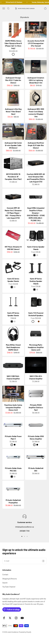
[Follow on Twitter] (10, 618)
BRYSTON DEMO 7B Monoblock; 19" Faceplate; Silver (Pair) (13, 176)
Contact (5, 575)
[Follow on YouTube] (22, 618)
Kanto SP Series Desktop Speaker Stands (36, 281)
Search (4, 583)
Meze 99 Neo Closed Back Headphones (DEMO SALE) (13, 347)
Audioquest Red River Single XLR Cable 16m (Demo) (36, 145)
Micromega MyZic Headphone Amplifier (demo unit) (36, 347)
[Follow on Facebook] (4, 618)
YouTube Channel (8, 587)
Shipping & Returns (9, 579)
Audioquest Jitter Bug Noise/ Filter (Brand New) (13, 111)
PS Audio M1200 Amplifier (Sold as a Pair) (36, 407)
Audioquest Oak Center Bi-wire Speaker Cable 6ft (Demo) (13, 145)
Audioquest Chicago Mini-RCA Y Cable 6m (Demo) (13, 80)
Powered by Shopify (25, 632)
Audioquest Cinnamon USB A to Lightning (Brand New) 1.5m (35, 80)
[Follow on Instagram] (16, 618)
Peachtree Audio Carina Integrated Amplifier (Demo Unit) (13, 407)
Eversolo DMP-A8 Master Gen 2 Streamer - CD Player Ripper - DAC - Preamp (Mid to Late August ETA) (13, 213)
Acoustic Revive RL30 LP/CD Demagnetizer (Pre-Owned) (36, 43)
